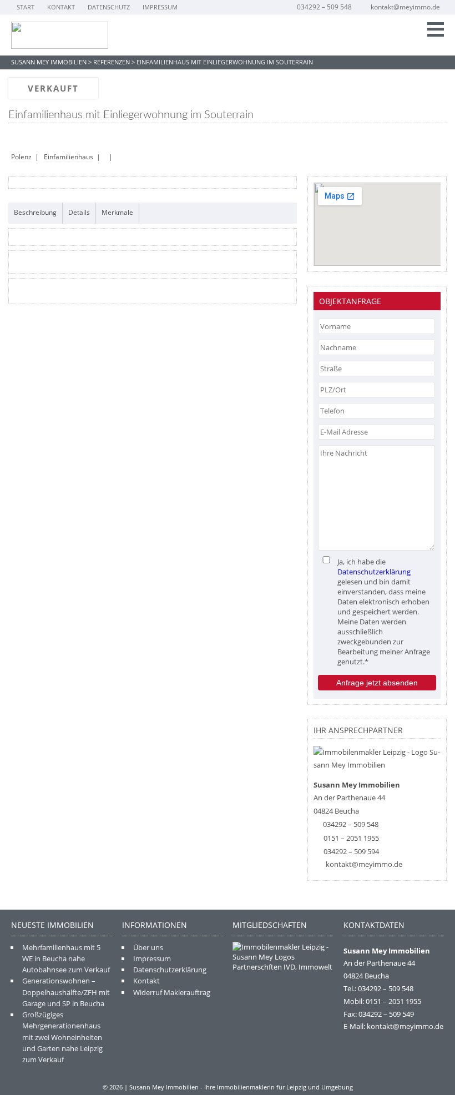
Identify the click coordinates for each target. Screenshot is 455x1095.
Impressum (160, 7)
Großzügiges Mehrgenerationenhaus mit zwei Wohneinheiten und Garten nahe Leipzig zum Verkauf (62, 1037)
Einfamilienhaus (68, 157)
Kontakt (61, 7)
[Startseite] (59, 35)
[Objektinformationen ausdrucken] (15, 137)
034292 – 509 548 (324, 7)
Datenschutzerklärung (374, 572)
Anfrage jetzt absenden (377, 682)
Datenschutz (109, 7)
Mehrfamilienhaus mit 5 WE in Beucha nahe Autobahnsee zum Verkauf (66, 958)
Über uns (148, 947)
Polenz (21, 157)
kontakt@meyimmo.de (405, 7)
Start (25, 7)
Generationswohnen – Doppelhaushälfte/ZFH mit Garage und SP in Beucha (66, 992)
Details (79, 212)
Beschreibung (35, 212)
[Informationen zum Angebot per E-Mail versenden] (33, 137)
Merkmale (117, 212)
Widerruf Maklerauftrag (171, 992)
